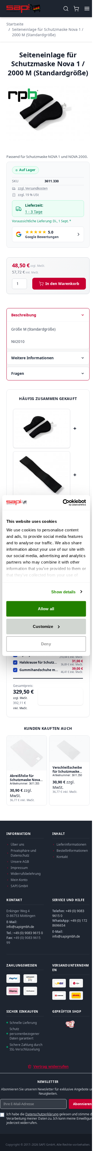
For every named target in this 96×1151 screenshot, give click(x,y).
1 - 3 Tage (33, 211)
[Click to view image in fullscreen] (48, 113)
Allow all (46, 608)
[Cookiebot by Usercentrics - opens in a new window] (64, 502)
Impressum (19, 867)
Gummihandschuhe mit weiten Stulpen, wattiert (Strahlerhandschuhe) (39, 670)
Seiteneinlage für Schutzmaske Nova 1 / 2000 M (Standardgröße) (47, 32)
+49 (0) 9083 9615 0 (28, 933)
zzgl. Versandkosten (32, 188)
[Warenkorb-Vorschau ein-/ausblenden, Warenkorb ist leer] (76, 8)
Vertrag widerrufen (51, 1066)
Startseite (14, 24)
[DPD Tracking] (76, 983)
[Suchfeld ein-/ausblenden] (66, 8)
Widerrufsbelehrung (26, 873)
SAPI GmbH (19, 886)
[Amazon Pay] (30, 978)
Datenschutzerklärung (41, 1114)
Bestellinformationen (72, 850)
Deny (46, 644)
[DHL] (76, 995)
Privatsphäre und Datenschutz (23, 853)
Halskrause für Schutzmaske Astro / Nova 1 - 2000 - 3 (39, 662)
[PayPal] (13, 978)
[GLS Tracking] (59, 983)
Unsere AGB (20, 861)
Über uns (17, 844)
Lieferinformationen (71, 844)
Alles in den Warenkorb (63, 696)
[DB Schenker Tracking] (59, 995)
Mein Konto (19, 880)
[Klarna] (13, 991)
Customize (43, 626)
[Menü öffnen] (87, 9)
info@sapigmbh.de (20, 926)
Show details (63, 591)
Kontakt (62, 856)
